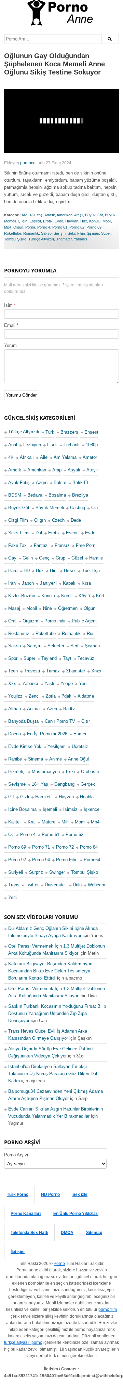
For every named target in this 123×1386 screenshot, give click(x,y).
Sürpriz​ (36, 872)
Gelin (28, 558)
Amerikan (64, 215)
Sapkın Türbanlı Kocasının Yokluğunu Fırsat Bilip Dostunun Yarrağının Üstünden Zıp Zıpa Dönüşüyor (57, 1013)
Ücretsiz (80, 746)
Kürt (100, 595)
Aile (24, 215)
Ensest (35, 221)
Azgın (41, 482)
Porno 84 (89, 847)
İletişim (18, 1251)
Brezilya (80, 495)
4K (11, 457)
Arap (57, 469)
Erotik (48, 221)
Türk (49, 432)
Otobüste (90, 771)
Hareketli (44, 796)
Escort (72, 532)
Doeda (14, 733)
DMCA (67, 1232)
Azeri (52, 708)
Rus (91, 633)
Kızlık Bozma (21, 595)
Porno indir (55, 620)
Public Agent (84, 620)
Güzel (77, 558)
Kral (32, 821)
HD (27, 570)
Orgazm (30, 620)
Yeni (83, 683)
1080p (92, 444)
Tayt (67, 658)
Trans (13, 884)
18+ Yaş (36, 215)
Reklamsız (18, 633)
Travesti (32, 670)
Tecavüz (86, 658)
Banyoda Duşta (23, 721)
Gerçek (88, 784)
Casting (77, 507)
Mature (48, 821)
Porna (30, 227)
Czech (58, 520)
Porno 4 (43, 227)
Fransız (62, 545)
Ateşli (78, 215)
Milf (65, 821)
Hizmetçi (17, 771)
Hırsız (70, 570)
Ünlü (77, 884)
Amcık (49, 215)
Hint (54, 570)
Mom (80, 821)
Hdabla (87, 796)
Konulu (94, 221)
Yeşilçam (56, 746)
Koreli (66, 595)
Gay (12, 558)
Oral (12, 620)
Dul (39, 532)
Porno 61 (59, 227)
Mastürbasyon (46, 771)
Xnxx (96, 670)
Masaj (14, 608)
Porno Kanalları (26, 1213)
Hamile (96, 558)
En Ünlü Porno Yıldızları (75, 1213)
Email (9, 325)
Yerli (12, 897)
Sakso (46, 233)
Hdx (83, 221)
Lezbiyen (32, 444)
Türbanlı (72, 444)
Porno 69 (93, 227)
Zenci (34, 696)
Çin (94, 507)
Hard (12, 570)
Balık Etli (81, 482)
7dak (66, 696)
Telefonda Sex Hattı (29, 1232)
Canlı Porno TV (60, 721)
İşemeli (50, 809)
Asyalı (74, 469)
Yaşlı (49, 683)
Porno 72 (65, 847)
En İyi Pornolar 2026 (47, 733)
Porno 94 (41, 859)
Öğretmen (68, 608)
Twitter (32, 884)
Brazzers (69, 432)
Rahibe (15, 759)
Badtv (69, 708)
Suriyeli (15, 872)
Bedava (34, 495)
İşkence (91, 809)
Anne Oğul (78, 759)
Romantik (31, 233)
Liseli (52, 444)
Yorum (10, 345)
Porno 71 (41, 847)
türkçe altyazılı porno (23, 1342)
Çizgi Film (18, 520)
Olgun (18, 227)
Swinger (57, 872)
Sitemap (94, 1232)
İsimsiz (70, 809)
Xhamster (64, 239)
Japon (28, 583)
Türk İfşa (91, 570)
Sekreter (55, 645)
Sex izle (79, 1194)
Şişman (93, 233)
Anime (55, 759)
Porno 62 (76, 227)
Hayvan (71, 221)
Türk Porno (17, 1194)
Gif (11, 796)
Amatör (90, 457)
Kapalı (69, 583)
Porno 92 (17, 859)
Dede (76, 520)
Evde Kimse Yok (24, 746)
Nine (47, 608)
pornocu (28, 163)
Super (106, 233)
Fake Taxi (18, 545)
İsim (8, 305)
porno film (107, 1309)
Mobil (106, 221)
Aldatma (86, 696)
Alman (14, 708)
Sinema (35, 759)
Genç (44, 558)
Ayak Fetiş (19, 482)
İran (12, 583)
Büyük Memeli (50, 507)
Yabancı (80, 239)
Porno (59, 1263)
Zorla (51, 696)
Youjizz (15, 696)
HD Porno (50, 1194)
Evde (59, 221)
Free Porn (85, 545)
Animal (34, 708)
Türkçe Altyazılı (41, 239)
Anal (12, 444)
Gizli (24, 796)
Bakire (60, 482)
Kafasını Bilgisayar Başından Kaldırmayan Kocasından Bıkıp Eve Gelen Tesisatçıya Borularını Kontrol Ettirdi (50, 971)
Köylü (84, 595)
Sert (74, 645)
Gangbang (64, 784)
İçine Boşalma (22, 809)
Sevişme (17, 784)
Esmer (79, 733)
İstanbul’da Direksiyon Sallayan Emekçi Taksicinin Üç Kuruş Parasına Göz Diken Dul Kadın (52, 1073)
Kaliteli (15, 821)
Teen (13, 670)
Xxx (12, 683)
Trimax (53, 670)
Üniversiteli (56, 884)
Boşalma (57, 495)
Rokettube (12, 233)
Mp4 (7, 227)
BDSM (14, 495)
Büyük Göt (94, 215)
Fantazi (41, 545)
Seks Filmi (76, 233)
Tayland (49, 658)
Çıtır (85, 721)
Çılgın (22, 221)
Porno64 (92, 859)
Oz (11, 834)
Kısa (86, 583)
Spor (12, 658)
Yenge (66, 683)
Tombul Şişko (15, 239)
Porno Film (67, 859)
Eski (70, 771)
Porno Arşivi (16, 1154)
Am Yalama (65, 457)
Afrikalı (27, 457)
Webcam (96, 884)
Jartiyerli (48, 583)
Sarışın (60, 233)
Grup (60, 558)
